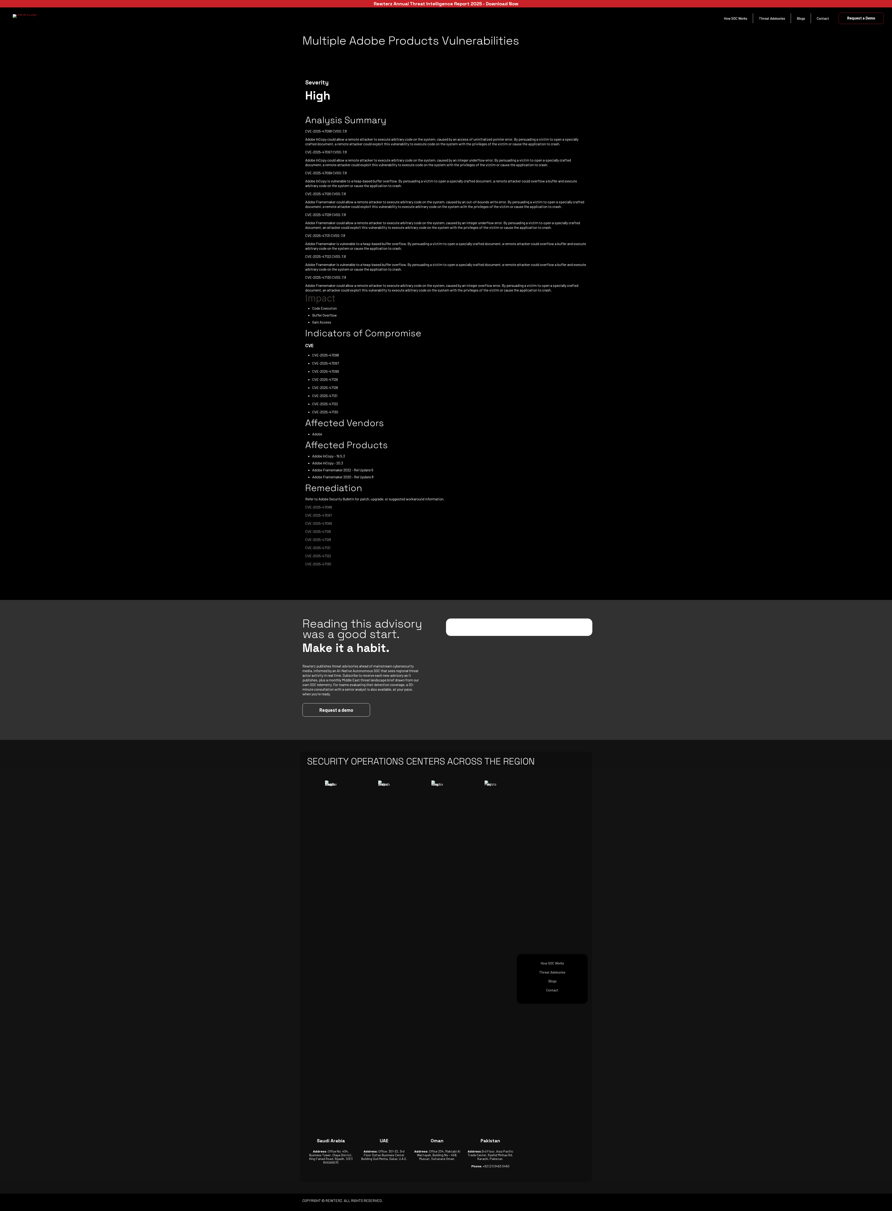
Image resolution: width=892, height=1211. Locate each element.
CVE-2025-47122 (318, 556)
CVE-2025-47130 (318, 564)
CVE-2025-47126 (318, 531)
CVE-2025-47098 (318, 507)
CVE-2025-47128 (318, 539)
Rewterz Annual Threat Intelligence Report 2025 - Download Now (446, 4)
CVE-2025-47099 (318, 523)
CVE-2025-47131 (317, 547)
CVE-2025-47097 (318, 515)
